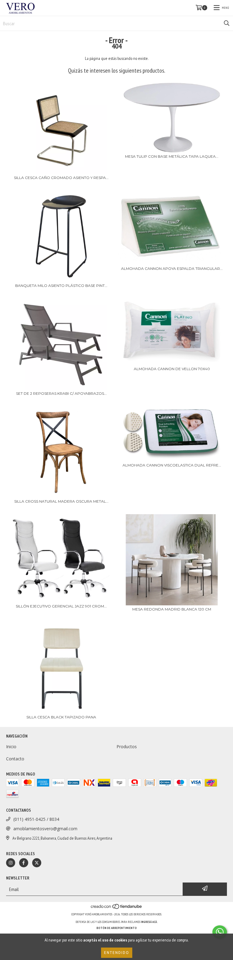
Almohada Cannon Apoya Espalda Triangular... (172, 268)
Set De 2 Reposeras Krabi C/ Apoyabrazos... (61, 393)
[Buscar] (226, 23)
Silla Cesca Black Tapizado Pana (61, 717)
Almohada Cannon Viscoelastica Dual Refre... (172, 465)
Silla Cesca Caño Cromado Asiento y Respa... (61, 177)
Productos (126, 746)
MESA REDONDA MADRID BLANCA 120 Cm (171, 609)
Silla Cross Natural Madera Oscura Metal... (61, 501)
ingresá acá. (149, 922)
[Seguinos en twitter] (36, 862)
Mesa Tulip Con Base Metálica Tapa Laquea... (171, 156)
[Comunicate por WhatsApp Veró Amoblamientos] (219, 932)
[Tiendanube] (116, 908)
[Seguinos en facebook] (23, 862)
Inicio (11, 746)
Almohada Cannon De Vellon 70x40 (172, 368)
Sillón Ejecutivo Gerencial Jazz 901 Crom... (61, 606)
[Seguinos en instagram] (10, 862)
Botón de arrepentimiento (116, 928)
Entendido (116, 953)
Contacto (15, 759)
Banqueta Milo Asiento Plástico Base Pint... (61, 285)
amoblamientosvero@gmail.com (45, 828)
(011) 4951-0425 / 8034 (36, 819)
